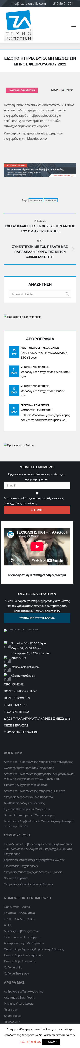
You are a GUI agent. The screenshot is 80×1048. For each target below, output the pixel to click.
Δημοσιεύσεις (12, 1016)
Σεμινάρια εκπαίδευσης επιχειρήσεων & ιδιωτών (34, 860)
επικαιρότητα (36, 200)
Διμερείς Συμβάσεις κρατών (21, 931)
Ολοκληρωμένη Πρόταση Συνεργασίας (29, 768)
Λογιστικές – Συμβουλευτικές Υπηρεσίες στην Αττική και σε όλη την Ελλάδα (39, 823)
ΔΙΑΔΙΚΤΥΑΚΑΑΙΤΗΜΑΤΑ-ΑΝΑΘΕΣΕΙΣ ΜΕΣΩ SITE (37, 718)
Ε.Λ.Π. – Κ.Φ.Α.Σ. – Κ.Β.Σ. (19, 919)
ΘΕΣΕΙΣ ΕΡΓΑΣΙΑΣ (16, 725)
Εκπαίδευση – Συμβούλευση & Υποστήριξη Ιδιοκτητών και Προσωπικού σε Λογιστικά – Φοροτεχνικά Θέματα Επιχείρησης (38, 849)
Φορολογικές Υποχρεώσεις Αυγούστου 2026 (45, 374)
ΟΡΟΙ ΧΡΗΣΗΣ (13, 684)
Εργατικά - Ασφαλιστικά (22, 90)
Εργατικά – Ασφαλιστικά (19, 913)
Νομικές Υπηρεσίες (16, 878)
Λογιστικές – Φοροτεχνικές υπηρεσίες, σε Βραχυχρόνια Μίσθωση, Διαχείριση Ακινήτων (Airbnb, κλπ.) (39, 776)
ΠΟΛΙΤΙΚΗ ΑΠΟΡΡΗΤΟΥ (20, 691)
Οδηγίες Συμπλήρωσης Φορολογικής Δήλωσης (34, 949)
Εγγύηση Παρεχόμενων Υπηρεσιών (27, 809)
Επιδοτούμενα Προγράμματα (22, 937)
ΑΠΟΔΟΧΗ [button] (51, 1041)
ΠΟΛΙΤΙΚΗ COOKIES (17, 698)
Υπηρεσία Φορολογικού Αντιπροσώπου (29, 797)
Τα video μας (12, 1022)
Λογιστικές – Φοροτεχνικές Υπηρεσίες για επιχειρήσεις (38, 762)
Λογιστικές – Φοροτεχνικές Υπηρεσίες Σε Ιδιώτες (34, 791)
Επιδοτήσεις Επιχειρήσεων (21, 866)
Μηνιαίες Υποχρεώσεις (35, 366)
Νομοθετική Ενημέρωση (36, 410)
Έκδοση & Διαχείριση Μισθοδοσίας (25, 785)
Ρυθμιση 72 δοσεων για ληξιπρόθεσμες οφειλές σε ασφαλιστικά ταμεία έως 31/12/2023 (45, 417)
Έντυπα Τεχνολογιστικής (19, 961)
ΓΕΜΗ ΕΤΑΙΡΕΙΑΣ (15, 705)
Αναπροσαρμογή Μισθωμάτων (40, 347)
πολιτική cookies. (30, 1042)
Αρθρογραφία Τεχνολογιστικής (23, 991)
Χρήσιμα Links (13, 967)
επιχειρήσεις (51, 200)
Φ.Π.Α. (8, 925)
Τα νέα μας (11, 1009)
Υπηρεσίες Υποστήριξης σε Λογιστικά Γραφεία (33, 872)
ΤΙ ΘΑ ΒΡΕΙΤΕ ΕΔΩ (16, 712)
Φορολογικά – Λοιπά (17, 907)
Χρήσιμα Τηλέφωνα (16, 973)
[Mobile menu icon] (73, 25)
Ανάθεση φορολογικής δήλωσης (24, 803)
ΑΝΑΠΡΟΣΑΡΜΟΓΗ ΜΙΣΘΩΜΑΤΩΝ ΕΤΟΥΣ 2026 (44, 355)
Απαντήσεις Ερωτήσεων (19, 997)
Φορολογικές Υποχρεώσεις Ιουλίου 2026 (43, 393)
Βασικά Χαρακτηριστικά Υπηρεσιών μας (29, 815)
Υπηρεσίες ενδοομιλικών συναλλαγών (28, 884)
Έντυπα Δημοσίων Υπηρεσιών (23, 955)
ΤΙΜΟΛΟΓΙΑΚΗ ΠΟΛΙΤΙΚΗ (21, 732)
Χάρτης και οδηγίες (23, 675)
